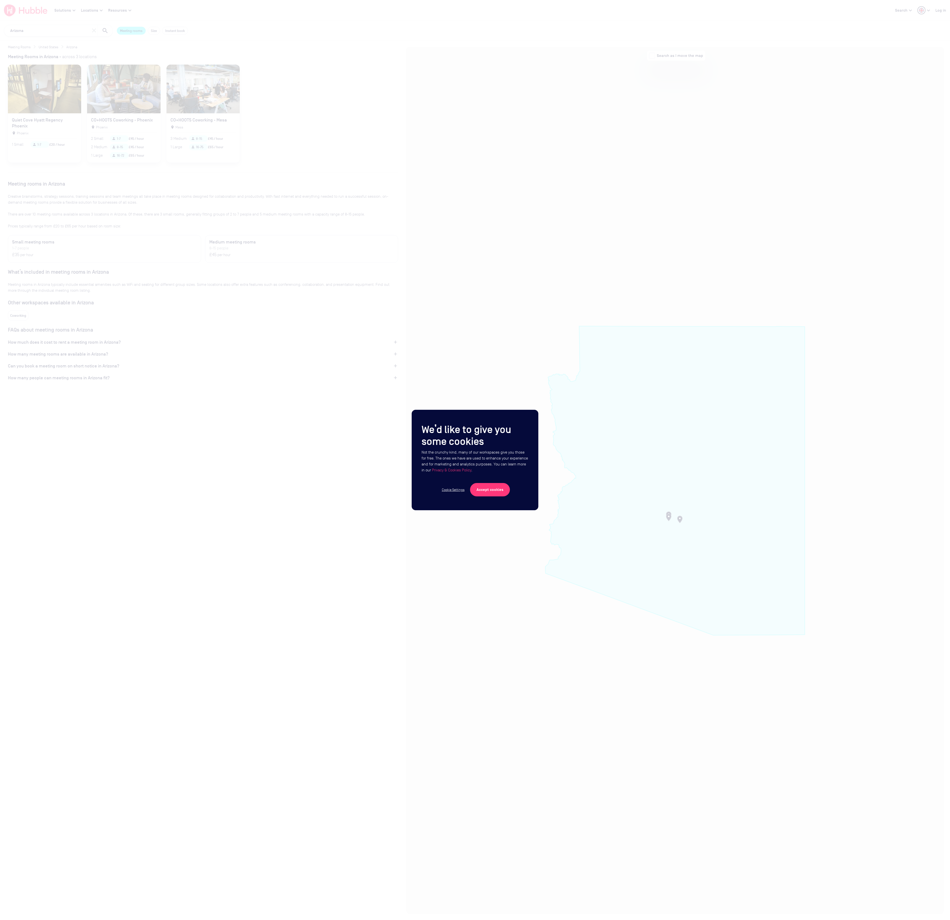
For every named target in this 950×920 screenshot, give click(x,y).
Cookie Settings (453, 490)
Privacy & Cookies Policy (451, 470)
